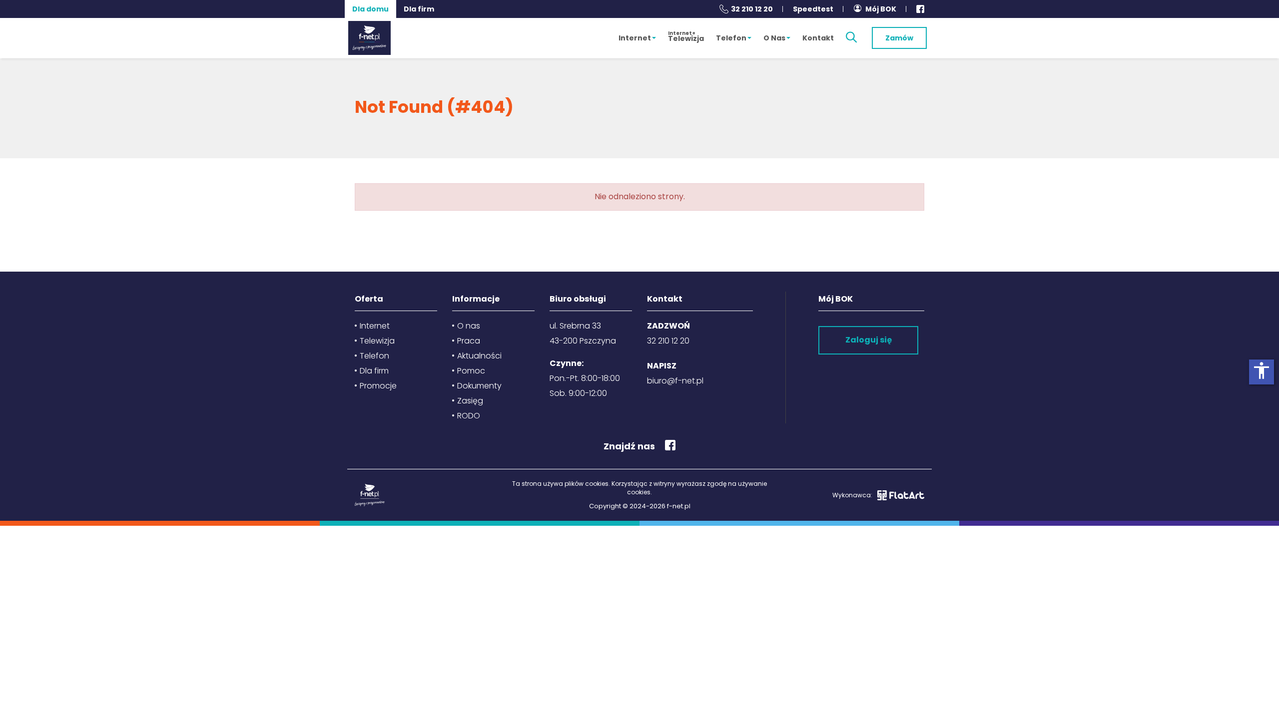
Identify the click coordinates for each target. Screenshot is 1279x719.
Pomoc (471, 370)
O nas (774, 38)
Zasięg (470, 400)
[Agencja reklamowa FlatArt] (900, 495)
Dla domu (370, 9)
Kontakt (818, 38)
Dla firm (419, 9)
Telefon (731, 38)
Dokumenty (479, 385)
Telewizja (686, 36)
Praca (468, 341)
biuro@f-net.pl (675, 380)
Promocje (378, 385)
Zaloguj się (868, 340)
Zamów (899, 38)
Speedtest (813, 9)
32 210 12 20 (752, 9)
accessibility (1262, 370)
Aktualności (479, 355)
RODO (468, 415)
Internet (635, 38)
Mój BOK (880, 9)
